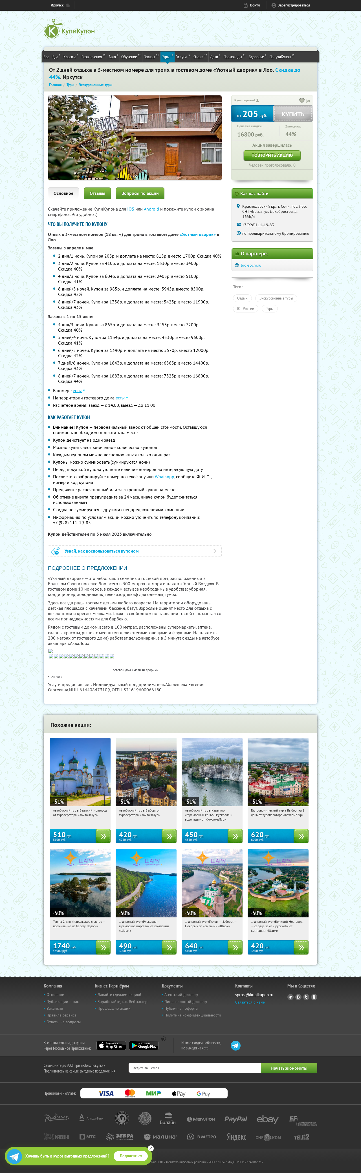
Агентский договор (181, 994)
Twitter (306, 997)
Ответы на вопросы (64, 1021)
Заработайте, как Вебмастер (123, 1001)
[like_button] (302, 101)
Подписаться (131, 1155)
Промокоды (234, 56)
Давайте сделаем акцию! (119, 994)
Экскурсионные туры (276, 298)
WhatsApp (164, 476)
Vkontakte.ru (298, 997)
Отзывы (97, 193)
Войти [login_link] (255, 5)
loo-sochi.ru (251, 265)
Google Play (144, 1045)
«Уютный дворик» (198, 234)
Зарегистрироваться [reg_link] (294, 5)
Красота (70, 56)
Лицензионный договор (185, 1001)
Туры (167, 56)
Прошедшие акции (114, 1008)
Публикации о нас (63, 1001)
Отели (200, 56)
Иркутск (57, 5)
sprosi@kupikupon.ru (254, 994)
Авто (113, 56)
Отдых (242, 298)
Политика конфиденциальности (192, 1015)
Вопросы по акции (140, 193)
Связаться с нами (250, 1002)
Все (46, 56)
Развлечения (93, 56)
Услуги (183, 56)
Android (152, 209)
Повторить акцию (272, 155)
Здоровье (257, 56)
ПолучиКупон (281, 56)
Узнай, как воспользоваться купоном (102, 551)
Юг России (245, 308)
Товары (151, 56)
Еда (56, 56)
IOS (131, 209)
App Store (111, 1045)
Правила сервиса (61, 1015)
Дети (215, 56)
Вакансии (55, 1008)
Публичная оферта (181, 1008)
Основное (63, 193)
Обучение (131, 56)
